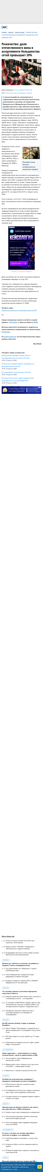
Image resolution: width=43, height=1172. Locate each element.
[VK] (13, 27)
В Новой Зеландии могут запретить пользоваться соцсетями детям (22, 1151)
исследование (21, 93)
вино (14, 93)
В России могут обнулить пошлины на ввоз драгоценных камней (20, 1085)
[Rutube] (28, 27)
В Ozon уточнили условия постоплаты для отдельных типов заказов (20, 941)
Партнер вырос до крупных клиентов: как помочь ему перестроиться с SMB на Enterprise (20, 1108)
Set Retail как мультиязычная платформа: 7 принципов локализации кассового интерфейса (19, 1080)
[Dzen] (20, 27)
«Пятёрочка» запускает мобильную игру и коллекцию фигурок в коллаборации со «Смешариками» (20, 1012)
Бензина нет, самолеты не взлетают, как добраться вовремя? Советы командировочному (20, 964)
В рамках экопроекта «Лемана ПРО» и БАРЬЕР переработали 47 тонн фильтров (22, 981)
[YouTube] (24, 27)
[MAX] (17, 27)
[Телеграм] (9, 27)
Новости (11, 32)
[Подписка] (31, 27)
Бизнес (6, 960)
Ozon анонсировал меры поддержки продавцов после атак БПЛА (21, 1123)
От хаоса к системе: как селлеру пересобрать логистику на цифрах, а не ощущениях (18, 1134)
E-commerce (8, 1049)
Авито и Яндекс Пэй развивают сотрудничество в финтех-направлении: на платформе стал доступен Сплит (23, 1030)
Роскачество (9, 93)
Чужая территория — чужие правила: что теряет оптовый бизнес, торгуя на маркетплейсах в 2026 (19, 1054)
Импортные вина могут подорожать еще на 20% (19, 310)
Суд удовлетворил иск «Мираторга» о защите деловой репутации (21, 969)
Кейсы (5, 1157)
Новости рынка (19, 32)
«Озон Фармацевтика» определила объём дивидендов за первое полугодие (20, 975)
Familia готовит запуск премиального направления (22, 1112)
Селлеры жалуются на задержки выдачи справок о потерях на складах (23, 1097)
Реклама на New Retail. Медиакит (21, 271)
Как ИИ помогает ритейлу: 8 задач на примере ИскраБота (18, 1024)
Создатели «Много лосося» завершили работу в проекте (22, 1145)
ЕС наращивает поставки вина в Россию (16, 372)
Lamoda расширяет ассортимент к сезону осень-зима (22, 1139)
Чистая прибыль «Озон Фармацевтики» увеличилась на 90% (19, 1059)
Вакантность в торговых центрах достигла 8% (21, 1070)
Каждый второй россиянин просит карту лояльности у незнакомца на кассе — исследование (23, 997)
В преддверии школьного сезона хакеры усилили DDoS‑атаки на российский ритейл (22, 954)
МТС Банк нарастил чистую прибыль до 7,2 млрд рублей (22, 1037)
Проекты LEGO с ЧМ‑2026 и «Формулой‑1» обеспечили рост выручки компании (20, 948)
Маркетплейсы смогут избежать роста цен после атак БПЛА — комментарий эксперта (22, 1065)
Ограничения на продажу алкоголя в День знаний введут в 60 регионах (22, 1043)
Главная (4, 32)
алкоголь (29, 93)
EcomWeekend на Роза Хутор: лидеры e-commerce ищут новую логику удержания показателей (23, 1091)
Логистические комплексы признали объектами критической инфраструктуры (21, 1117)
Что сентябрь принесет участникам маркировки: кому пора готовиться (19, 992)
